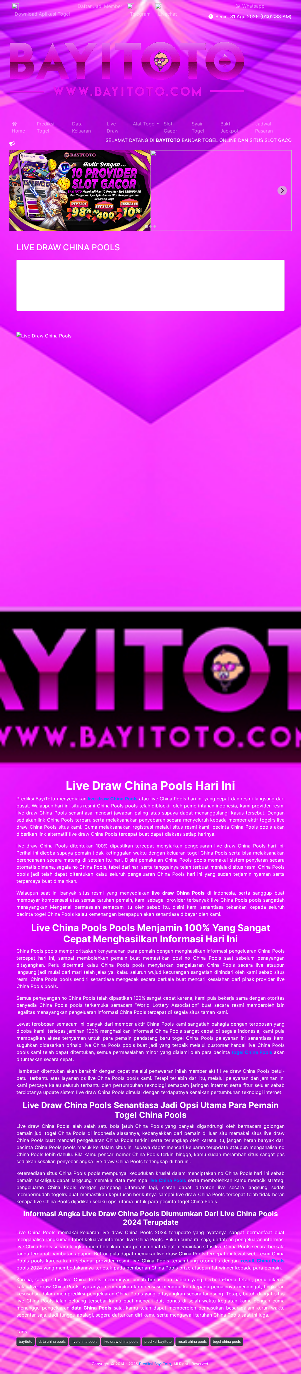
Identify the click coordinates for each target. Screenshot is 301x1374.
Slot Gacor (170, 127)
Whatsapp (252, 6)
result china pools (192, 1341)
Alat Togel (144, 124)
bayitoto (25, 1341)
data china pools (52, 1341)
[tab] (146, 226)
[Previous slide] (19, 190)
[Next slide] (282, 190)
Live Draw (112, 127)
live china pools (84, 1341)
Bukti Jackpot (229, 127)
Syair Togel (198, 127)
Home (18, 127)
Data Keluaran (81, 127)
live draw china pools (120, 1341)
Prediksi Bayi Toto (155, 1364)
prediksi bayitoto (158, 1341)
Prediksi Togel (45, 127)
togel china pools (227, 1341)
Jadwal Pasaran (264, 127)
